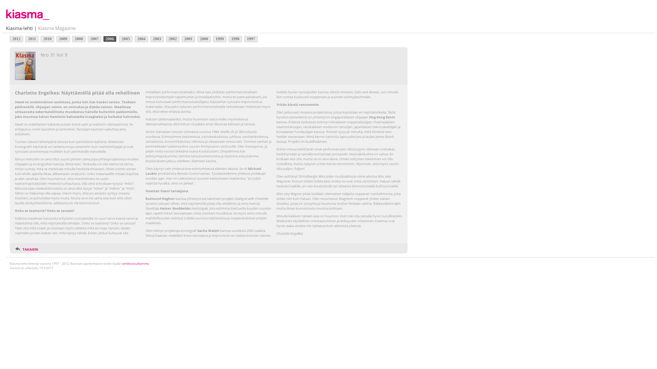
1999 (220, 39)
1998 (235, 39)
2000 (204, 39)
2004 (141, 39)
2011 (32, 39)
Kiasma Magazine (57, 28)
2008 (79, 39)
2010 (47, 39)
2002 (173, 39)
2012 (16, 39)
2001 (188, 39)
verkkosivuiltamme (135, 263)
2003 (157, 39)
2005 (126, 39)
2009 (63, 39)
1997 (251, 39)
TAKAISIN (30, 249)
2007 (94, 39)
